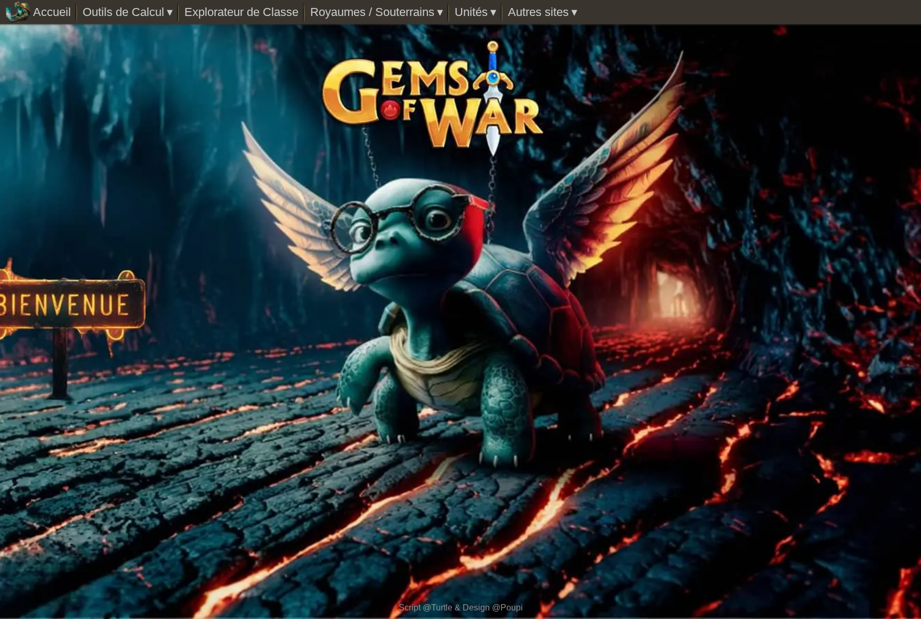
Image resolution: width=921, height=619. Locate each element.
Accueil (52, 12)
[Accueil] (17, 12)
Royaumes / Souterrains (372, 12)
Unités (471, 12)
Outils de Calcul (123, 12)
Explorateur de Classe (241, 12)
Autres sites (538, 12)
